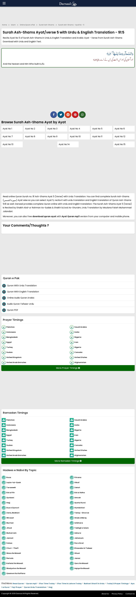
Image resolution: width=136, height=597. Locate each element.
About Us (105, 594)
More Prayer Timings (67, 368)
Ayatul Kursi (80, 502)
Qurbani (10, 497)
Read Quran (18, 583)
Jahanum (79, 538)
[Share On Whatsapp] (82, 114)
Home (4, 25)
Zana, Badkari (13, 512)
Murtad (9, 522)
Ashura (77, 533)
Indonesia (11, 332)
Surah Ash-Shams (46, 25)
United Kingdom (14, 357)
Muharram (11, 533)
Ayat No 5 (97, 128)
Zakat (77, 487)
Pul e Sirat (79, 543)
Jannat (9, 538)
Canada (78, 352)
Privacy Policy (117, 594)
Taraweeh (11, 487)
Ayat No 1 (7, 128)
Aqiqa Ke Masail (81, 568)
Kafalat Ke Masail (14, 563)
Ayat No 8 (30, 136)
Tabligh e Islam (81, 528)
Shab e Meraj (80, 517)
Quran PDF (12, 310)
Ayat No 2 (30, 128)
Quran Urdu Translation (35, 587)
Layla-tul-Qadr (13, 482)
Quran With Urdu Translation (22, 285)
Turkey (9, 347)
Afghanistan (80, 362)
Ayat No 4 (75, 128)
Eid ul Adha (79, 492)
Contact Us (130, 594)
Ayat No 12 (120, 136)
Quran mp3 (31, 583)
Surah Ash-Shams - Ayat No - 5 (71, 25)
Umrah (77, 497)
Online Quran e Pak (27, 25)
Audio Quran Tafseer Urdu (20, 303)
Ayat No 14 (64, 144)
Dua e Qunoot (12, 507)
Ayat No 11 (97, 136)
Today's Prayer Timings (118, 583)
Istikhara (78, 522)
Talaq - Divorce (81, 512)
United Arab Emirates (16, 362)
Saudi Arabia (80, 327)
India (76, 332)
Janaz (77, 558)
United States (80, 357)
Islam (13, 25)
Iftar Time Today (47, 583)
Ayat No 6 (120, 128)
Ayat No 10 (75, 136)
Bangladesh (12, 337)
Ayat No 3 (52, 128)
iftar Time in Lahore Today (69, 583)
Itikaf (76, 482)
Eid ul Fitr (10, 492)
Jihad (9, 528)
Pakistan (10, 327)
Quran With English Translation (23, 291)
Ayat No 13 (8, 144)
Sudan (9, 352)
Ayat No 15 (120, 144)
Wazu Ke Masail (13, 553)
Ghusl (77, 553)
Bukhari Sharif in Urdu (94, 583)
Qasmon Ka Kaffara (15, 573)
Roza (8, 477)
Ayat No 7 (8, 136)
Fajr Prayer (17, 587)
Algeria (77, 347)
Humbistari (79, 507)
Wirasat (10, 517)
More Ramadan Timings (67, 460)
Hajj (8, 502)
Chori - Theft (12, 548)
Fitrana (77, 477)
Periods (9, 558)
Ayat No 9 (52, 136)
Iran (76, 342)
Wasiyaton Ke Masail (16, 568)
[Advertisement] (68, 15)
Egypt (9, 342)
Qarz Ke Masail (81, 563)
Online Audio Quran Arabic (20, 297)
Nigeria (77, 337)
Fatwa (9, 543)
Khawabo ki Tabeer (83, 548)
